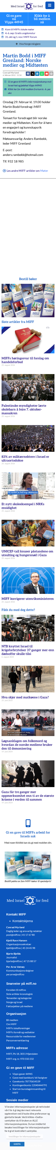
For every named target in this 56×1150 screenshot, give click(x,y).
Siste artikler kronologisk (19, 993)
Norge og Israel (14, 1002)
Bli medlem (12, 1019)
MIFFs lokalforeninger (18, 1028)
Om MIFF (11, 1024)
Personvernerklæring (17, 1040)
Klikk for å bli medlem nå (42, 19)
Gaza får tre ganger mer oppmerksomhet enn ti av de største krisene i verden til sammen (28, 796)
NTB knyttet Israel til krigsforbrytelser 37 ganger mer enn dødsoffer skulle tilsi (28, 650)
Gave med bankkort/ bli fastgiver (29, 1077)
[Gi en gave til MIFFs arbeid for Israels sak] (28, 823)
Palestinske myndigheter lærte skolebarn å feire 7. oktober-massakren (24, 409)
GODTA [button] (17, 1144)
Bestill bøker (28, 279)
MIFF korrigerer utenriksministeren (28, 599)
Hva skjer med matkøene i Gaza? (25, 697)
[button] (46, 74)
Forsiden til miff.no (16, 989)
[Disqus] (28, 223)
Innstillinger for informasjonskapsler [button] (24, 1136)
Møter (44, 170)
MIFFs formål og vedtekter (20, 1032)
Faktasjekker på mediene (19, 1006)
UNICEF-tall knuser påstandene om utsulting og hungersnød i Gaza (27, 553)
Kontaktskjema (22, 921)
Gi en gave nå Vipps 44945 (14, 19)
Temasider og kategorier (19, 997)
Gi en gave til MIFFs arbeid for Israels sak (28, 834)
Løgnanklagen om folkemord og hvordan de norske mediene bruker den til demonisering (27, 744)
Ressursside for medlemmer (21, 1036)
